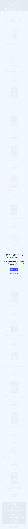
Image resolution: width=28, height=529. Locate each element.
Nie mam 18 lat (14, 273)
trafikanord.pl (12, 256)
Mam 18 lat (14, 269)
